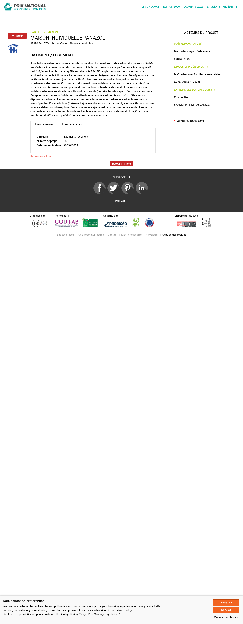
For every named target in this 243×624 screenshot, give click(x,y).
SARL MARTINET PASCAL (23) (192, 104)
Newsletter (151, 234)
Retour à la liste (121, 163)
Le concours (150, 6)
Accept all (226, 602)
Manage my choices (226, 616)
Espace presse (65, 234)
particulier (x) (182, 58)
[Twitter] (114, 193)
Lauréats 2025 (193, 6)
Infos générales (44, 124)
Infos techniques (72, 124)
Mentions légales (131, 234)
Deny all (226, 609)
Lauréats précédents (222, 6)
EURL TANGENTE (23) (188, 81)
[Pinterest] (129, 193)
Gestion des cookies (174, 234)
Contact (112, 234)
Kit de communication (91, 234)
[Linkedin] (143, 193)
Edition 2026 (171, 6)
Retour (18, 36)
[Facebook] (100, 193)
